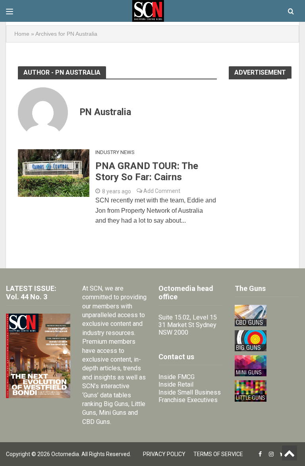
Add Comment (161, 191)
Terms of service (218, 454)
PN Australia (105, 112)
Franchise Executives (188, 400)
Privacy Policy (164, 454)
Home (21, 34)
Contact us (176, 356)
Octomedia (65, 454)
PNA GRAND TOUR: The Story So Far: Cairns (146, 171)
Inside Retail (175, 384)
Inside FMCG (176, 377)
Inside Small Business (189, 392)
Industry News (115, 152)
